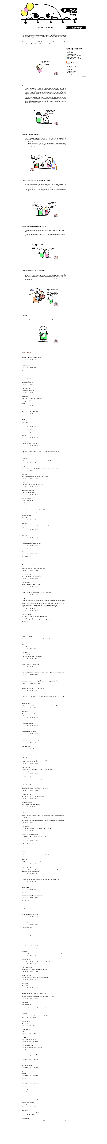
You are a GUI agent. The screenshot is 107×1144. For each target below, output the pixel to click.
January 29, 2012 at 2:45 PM (30, 971)
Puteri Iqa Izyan (71, 62)
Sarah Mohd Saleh (26, 729)
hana (23, 417)
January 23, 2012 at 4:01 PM (30, 486)
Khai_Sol (24, 1086)
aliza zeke (24, 736)
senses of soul (25, 935)
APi (23, 1037)
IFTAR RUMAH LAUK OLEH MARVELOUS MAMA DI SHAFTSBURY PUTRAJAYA (74, 57)
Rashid (23, 851)
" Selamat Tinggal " (72, 71)
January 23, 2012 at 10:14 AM (30, 375)
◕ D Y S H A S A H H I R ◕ (28, 927)
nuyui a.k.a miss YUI (27, 429)
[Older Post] (65, 1121)
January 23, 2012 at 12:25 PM (30, 437)
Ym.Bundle (24, 703)
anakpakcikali (25, 975)
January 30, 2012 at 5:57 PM (30, 987)
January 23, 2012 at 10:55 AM (30, 405)
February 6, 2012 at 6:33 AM (30, 1041)
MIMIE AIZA (25, 574)
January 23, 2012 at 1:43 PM (30, 478)
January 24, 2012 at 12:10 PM (30, 725)
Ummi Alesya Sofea (26, 490)
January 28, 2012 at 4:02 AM (30, 940)
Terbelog (24, 711)
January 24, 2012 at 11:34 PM (30, 806)
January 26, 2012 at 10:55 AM (30, 889)
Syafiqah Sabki (25, 694)
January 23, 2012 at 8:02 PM (30, 561)
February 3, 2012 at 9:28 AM (30, 1017)
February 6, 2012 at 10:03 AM (30, 1059)
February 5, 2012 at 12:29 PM (30, 1033)
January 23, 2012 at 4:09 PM (30, 494)
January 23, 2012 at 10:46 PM (30, 633)
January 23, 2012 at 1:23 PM (30, 462)
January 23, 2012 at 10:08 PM (30, 625)
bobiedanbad (25, 388)
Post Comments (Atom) (33, 1124)
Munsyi (24, 826)
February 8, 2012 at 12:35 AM (30, 1083)
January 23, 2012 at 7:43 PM (30, 545)
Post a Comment (26, 1118)
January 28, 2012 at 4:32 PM (30, 955)
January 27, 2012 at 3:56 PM (30, 924)
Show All (84, 76)
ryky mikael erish (26, 967)
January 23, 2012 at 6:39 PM (30, 529)
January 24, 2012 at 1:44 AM (30, 658)
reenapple (24, 441)
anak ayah (24, 449)
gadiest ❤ (24, 1071)
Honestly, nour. (25, 515)
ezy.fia (23, 396)
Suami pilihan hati (44, 28)
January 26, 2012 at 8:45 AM (30, 873)
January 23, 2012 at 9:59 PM (30, 610)
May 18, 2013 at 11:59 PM (29, 1114)
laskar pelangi (25, 784)
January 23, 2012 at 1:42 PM (30, 470)
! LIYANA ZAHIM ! (72, 66)
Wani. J (24, 548)
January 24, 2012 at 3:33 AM (30, 690)
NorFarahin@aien (26, 1045)
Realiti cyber (25, 877)
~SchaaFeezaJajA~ (26, 533)
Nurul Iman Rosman (26, 564)
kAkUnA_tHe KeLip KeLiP (28, 834)
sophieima (24, 1063)
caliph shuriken (25, 802)
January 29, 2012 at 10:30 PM (30, 979)
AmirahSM (24, 582)
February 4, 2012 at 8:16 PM (30, 1025)
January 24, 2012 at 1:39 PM (30, 733)
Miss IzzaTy (25, 614)
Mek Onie (24, 523)
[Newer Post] (22, 1121)
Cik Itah (24, 983)
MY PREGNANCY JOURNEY (74, 68)
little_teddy (24, 757)
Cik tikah (24, 590)
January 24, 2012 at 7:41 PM (30, 781)
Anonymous (25, 1021)
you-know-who (25, 908)
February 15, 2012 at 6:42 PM (30, 1106)
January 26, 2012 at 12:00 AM (30, 856)
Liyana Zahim (25, 867)
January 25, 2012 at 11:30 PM (30, 848)
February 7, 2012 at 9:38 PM (30, 1075)
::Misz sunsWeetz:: (26, 843)
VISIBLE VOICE (71, 54)
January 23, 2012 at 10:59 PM (30, 640)
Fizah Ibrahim (25, 794)
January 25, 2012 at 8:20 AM (30, 830)
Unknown (24, 628)
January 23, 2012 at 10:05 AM (30, 359)
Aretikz (24, 919)
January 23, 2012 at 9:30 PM (30, 594)
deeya (23, 1013)
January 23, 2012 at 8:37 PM (30, 570)
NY (23, 363)
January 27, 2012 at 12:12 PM (30, 905)
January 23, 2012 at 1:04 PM (30, 454)
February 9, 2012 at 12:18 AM (30, 1091)
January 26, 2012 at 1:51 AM (30, 863)
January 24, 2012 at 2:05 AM (30, 666)
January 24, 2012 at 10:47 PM (30, 798)
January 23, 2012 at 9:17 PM (30, 586)
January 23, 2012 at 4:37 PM (30, 504)
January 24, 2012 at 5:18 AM (30, 699)
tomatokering (25, 1002)
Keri (23, 892)
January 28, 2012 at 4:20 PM (30, 947)
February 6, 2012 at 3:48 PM (30, 1067)
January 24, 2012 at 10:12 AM (30, 707)
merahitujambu (25, 776)
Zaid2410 (24, 885)
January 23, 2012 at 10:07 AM (30, 367)
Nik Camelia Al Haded (27, 721)
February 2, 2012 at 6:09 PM (30, 1009)
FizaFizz (24, 507)
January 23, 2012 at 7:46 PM (30, 553)
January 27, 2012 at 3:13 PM (30, 916)
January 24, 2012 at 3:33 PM (30, 742)
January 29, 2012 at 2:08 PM (30, 963)
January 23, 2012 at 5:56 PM (30, 519)
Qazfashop (24, 900)
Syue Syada (25, 746)
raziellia (24, 466)
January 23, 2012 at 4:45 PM (30, 511)
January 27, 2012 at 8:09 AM (30, 897)
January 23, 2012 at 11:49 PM (30, 648)
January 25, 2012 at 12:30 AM (30, 822)
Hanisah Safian (25, 556)
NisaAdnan (24, 951)
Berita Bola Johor (26, 636)
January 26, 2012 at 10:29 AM (30, 881)
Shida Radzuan (25, 1078)
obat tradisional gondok (27, 1102)
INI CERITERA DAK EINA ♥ (74, 48)
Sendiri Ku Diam (71, 72)
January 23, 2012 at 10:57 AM (30, 413)
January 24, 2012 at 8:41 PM (30, 790)
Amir (23, 474)
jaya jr (23, 458)
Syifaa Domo (25, 541)
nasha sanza (25, 355)
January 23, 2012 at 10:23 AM (30, 392)
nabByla (24, 859)
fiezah (23, 662)
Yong (23, 598)
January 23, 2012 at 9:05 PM (30, 578)
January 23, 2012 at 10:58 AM (30, 426)
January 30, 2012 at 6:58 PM (30, 998)
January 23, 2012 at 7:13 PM (30, 537)
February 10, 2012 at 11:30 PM (30, 1099)
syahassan (24, 677)
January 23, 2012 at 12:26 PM (30, 445)
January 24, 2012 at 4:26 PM (30, 754)
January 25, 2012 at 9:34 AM (30, 840)
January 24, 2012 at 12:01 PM (30, 717)
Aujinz (23, 482)
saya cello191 (25, 378)
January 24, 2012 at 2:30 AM (30, 674)
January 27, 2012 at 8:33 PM (30, 932)
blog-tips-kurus (25, 498)
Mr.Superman (25, 409)
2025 (68, 63)
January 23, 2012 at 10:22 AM (30, 384)
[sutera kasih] (25, 1029)
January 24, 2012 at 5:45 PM (30, 763)
